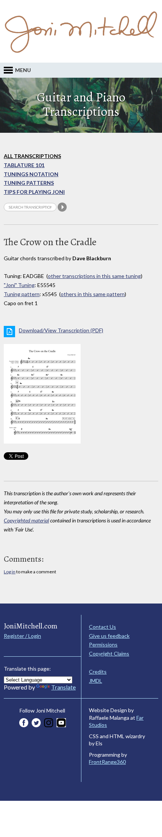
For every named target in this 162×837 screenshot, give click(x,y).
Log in (9, 571)
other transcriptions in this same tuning (94, 276)
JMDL (95, 680)
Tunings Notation (31, 174)
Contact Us (102, 627)
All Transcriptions (32, 156)
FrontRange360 (107, 762)
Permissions (103, 644)
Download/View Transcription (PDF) (61, 330)
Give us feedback (109, 636)
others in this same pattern (93, 294)
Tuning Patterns (29, 183)
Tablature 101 (24, 165)
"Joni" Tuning (19, 285)
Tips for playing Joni (34, 192)
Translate (63, 687)
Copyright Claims (109, 653)
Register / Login (22, 636)
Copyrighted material (26, 520)
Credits (98, 671)
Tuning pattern (22, 294)
